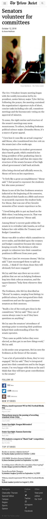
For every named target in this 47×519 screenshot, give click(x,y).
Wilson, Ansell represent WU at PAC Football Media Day (23, 479)
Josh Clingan (8, 467)
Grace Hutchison (9, 31)
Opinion (5, 508)
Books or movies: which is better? (15, 452)
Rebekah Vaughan (10, 473)
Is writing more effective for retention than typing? (22, 465)
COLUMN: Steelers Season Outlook (16, 458)
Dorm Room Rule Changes (12, 471)
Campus (5, 499)
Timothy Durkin (9, 454)
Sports (4, 505)
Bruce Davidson (9, 460)
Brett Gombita (8, 482)
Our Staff (38, 499)
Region (5, 502)
